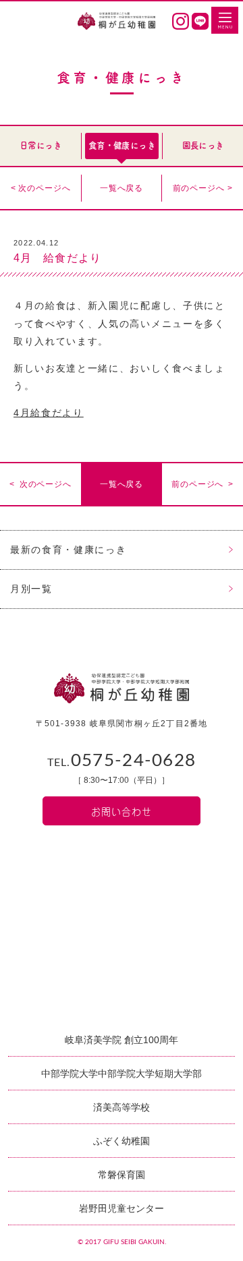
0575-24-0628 (121, 760)
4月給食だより (49, 412)
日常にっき (40, 145)
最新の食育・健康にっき (68, 549)
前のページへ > (203, 188)
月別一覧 (31, 588)
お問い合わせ (121, 810)
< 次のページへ (41, 188)
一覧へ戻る (121, 188)
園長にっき (203, 145)
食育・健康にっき (121, 145)
